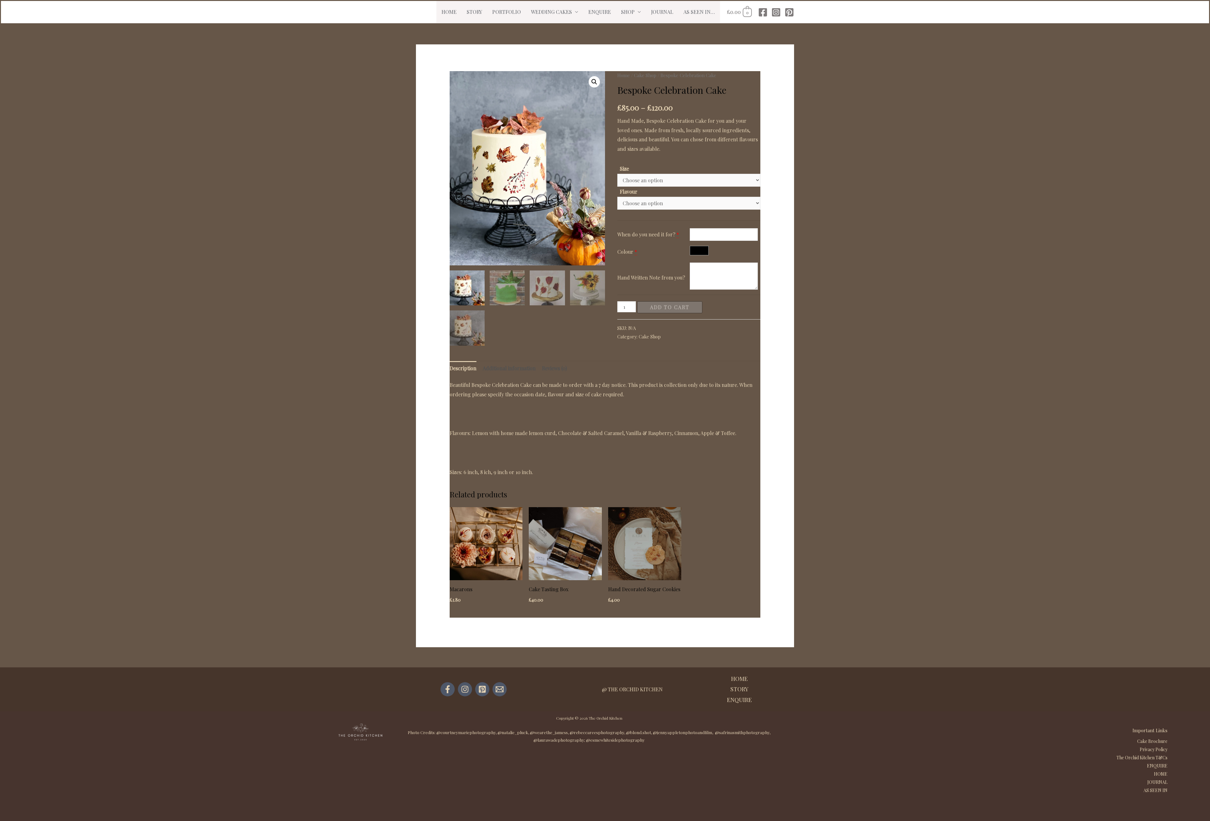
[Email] (500, 689)
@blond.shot (638, 732)
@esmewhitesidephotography (615, 740)
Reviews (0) (554, 368)
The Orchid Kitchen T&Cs (1141, 758)
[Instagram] (776, 12)
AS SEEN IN (1155, 790)
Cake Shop (645, 75)
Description (463, 368)
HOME (449, 11)
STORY (474, 11)
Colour (626, 251)
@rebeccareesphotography (597, 732)
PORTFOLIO (506, 11)
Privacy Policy (1153, 749)
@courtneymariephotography (466, 732)
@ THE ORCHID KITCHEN (632, 689)
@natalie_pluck (513, 732)
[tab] (463, 368)
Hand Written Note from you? (651, 277)
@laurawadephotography (558, 740)
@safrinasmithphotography (742, 732)
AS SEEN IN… (699, 11)
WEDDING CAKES (551, 11)
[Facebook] (763, 12)
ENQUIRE (599, 11)
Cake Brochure (1152, 741)
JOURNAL (662, 11)
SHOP (628, 11)
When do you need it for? (646, 234)
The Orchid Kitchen (605, 718)
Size (624, 168)
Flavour (628, 191)
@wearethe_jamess (549, 732)
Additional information (509, 368)
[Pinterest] (789, 12)
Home (623, 75)
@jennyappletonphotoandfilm (682, 732)
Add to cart (669, 307)
